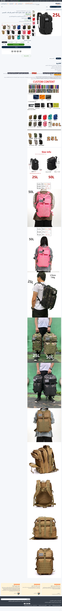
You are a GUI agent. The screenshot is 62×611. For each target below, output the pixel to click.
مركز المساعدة (28, 3)
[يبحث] (2, 7)
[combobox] (24, 7)
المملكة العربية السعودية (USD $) (56, 605)
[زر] (2, 23)
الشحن (27, 15)
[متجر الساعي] (58, 4)
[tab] (52, 58)
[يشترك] (2, 599)
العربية (49, 605)
